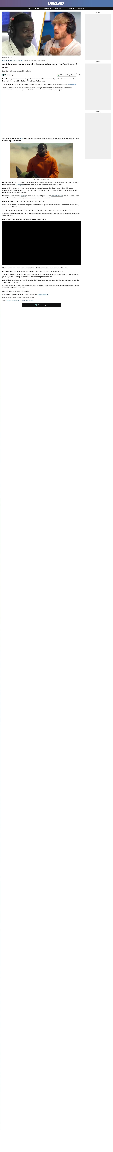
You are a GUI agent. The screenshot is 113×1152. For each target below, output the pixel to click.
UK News (22, 300)
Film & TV (10, 57)
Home (4, 57)
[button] (80, 75)
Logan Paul (16, 300)
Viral (27, 300)
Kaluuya (23, 196)
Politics (81, 8)
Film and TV (59, 8)
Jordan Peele (71, 84)
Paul (22, 138)
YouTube (31, 300)
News (29, 8)
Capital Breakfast (57, 196)
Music (37, 8)
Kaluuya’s (20, 185)
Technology (47, 8)
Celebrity (70, 8)
